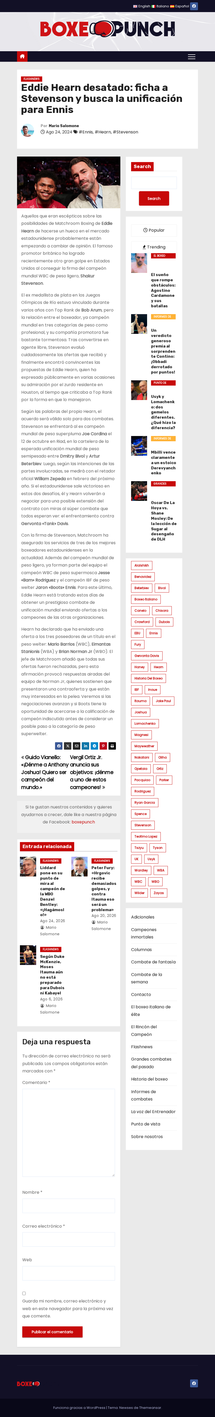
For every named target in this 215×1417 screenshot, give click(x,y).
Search (142, 166)
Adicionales (142, 917)
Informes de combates (162, 317)
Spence (141, 814)
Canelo (140, 610)
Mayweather (144, 746)
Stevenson (143, 825)
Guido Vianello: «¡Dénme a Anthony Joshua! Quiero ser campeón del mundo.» (44, 772)
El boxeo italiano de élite (161, 256)
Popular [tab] (156, 230)
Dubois (164, 622)
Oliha (162, 757)
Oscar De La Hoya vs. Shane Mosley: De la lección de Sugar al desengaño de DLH (164, 521)
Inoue (152, 689)
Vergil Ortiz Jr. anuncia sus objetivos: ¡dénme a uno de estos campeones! (91, 772)
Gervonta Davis (147, 655)
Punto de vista (160, 383)
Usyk (151, 859)
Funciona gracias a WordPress (79, 1407)
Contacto (141, 995)
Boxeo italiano (146, 599)
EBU (137, 633)
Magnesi (141, 735)
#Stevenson (125, 132)
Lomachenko (145, 723)
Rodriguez (143, 791)
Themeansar (150, 1407)
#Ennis (86, 132)
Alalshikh (142, 565)
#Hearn (103, 132)
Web (27, 1260)
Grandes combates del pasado (163, 484)
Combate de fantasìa (153, 962)
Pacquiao (142, 780)
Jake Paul (163, 701)
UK (136, 859)
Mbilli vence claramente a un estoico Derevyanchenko (163, 463)
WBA (160, 870)
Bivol (162, 588)
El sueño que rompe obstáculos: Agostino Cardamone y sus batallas (163, 290)
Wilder (139, 893)
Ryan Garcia (145, 802)
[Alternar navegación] (191, 56)
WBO (155, 881)
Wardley (141, 870)
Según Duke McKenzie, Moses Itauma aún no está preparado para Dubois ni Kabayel (52, 975)
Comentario (36, 1082)
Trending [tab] (155, 247)
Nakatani (142, 757)
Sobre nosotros (147, 1137)
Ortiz (160, 768)
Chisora (161, 610)
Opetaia (141, 768)
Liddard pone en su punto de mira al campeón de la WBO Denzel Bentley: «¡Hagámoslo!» (52, 891)
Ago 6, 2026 (51, 999)
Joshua (141, 712)
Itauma (141, 701)
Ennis (153, 633)
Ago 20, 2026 (104, 915)
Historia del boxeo (149, 678)
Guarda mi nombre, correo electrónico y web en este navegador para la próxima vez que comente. (67, 1308)
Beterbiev (142, 588)
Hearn (158, 667)
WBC (138, 881)
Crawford (142, 622)
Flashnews (32, 79)
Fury (138, 644)
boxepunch (83, 822)
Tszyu (139, 847)
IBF (137, 689)
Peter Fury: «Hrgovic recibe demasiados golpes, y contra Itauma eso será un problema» (104, 888)
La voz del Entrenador (153, 1112)
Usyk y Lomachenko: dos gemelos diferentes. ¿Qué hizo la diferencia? (163, 412)
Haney (140, 667)
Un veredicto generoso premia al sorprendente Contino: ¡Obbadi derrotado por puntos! (163, 351)
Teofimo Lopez (146, 836)
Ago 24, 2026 (52, 920)
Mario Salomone (64, 126)
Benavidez (143, 576)
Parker (164, 780)
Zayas (159, 893)
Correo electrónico (43, 1226)
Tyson (158, 847)
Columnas (141, 950)
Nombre (32, 1192)
